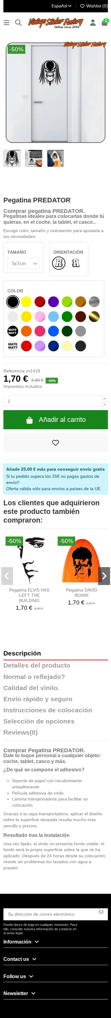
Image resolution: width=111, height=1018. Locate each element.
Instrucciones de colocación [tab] (47, 710)
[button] (7, 576)
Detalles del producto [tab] (36, 665)
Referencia (14, 370)
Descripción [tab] (22, 653)
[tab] (55, 734)
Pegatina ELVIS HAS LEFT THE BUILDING (29, 595)
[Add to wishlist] (55, 442)
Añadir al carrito (62, 419)
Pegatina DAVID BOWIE (81, 592)
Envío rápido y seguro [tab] (37, 699)
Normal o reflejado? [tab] (34, 677)
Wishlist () (96, 5)
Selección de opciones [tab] (39, 721)
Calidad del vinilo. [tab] (31, 688)
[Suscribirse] (101, 912)
